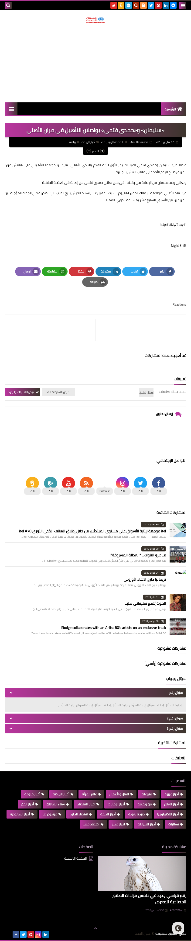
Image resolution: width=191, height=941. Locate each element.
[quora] (136, 5)
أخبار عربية (172, 794)
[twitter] (151, 5)
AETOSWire (176, 910)
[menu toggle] (182, 5)
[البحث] (8, 5)
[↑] (95, 928)
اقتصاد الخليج (79, 814)
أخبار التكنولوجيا (168, 814)
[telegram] (128, 5)
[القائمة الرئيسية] (11, 108)
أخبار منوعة (32, 794)
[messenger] (173, 5)
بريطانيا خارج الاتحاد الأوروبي (145, 579)
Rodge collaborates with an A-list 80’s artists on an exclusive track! (113, 627)
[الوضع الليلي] (178, 928)
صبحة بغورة (136, 814)
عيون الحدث (142, 933)
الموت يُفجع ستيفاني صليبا (145, 603)
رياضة (72, 142)
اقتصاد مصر (91, 824)
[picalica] (8, 934)
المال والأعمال (119, 794)
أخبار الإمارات (116, 804)
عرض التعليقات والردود (21, 392)
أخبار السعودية (20, 814)
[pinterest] (158, 5)
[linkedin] (166, 5)
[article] (53, 330)
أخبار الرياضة (88, 142)
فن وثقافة (145, 804)
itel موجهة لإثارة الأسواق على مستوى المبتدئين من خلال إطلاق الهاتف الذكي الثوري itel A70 (92, 530)
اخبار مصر (118, 824)
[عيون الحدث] (95, 20)
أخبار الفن (27, 804)
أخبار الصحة (108, 814)
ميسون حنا (50, 814)
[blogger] (143, 5)
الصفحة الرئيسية (113, 142)
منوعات (147, 794)
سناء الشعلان (56, 804)
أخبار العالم (171, 804)
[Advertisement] (95, 62)
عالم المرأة (89, 794)
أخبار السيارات (147, 824)
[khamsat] (121, 5)
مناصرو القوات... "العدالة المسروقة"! (138, 554)
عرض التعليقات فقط (57, 392)
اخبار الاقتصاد (86, 804)
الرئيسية (170, 109)
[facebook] (16, 934)
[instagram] (38, 934)
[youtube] (113, 5)
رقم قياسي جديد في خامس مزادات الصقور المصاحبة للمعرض (149, 899)
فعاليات (173, 824)
